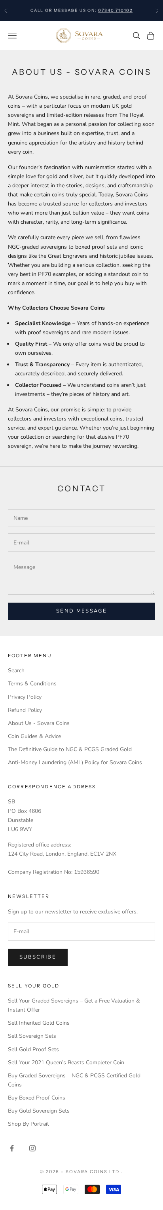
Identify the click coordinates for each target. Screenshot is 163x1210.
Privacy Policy (25, 697)
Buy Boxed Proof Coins (36, 1098)
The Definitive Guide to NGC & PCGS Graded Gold (70, 749)
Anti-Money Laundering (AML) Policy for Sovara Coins (75, 762)
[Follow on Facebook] (12, 1148)
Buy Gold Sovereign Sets (39, 1111)
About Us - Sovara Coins (39, 723)
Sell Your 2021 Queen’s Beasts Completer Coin (66, 1062)
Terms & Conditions (32, 683)
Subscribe (37, 957)
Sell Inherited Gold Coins (39, 1023)
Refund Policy (25, 710)
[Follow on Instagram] (32, 1148)
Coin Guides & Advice (34, 736)
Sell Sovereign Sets (32, 1036)
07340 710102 (115, 10)
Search (16, 670)
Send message (81, 611)
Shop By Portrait (28, 1124)
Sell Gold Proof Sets (33, 1049)
